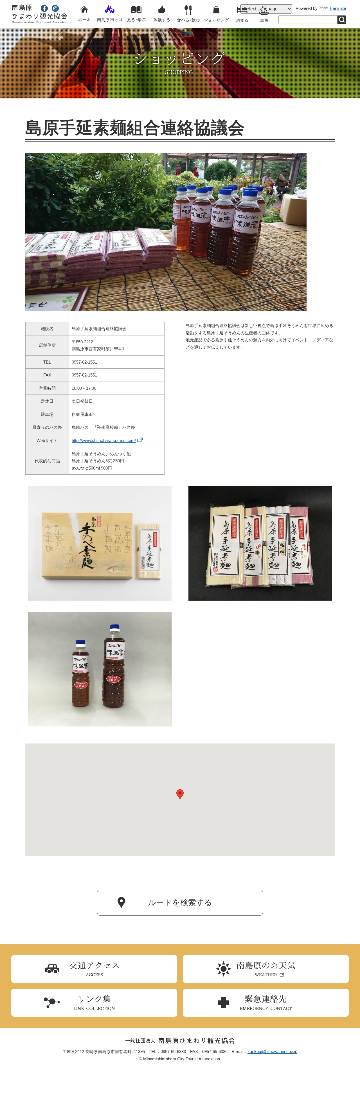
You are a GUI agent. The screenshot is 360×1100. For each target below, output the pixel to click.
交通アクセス (94, 969)
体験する (161, 14)
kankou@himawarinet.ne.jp (272, 1051)
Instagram (55, 8)
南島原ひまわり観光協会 (39, 14)
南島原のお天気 (266, 969)
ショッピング (216, 14)
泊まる (242, 14)
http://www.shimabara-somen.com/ (104, 440)
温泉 (264, 14)
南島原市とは (110, 14)
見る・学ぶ (136, 14)
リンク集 (94, 1003)
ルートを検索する (180, 902)
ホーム (84, 14)
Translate (337, 8)
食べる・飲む (188, 14)
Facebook (44, 8)
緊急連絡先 (266, 1003)
